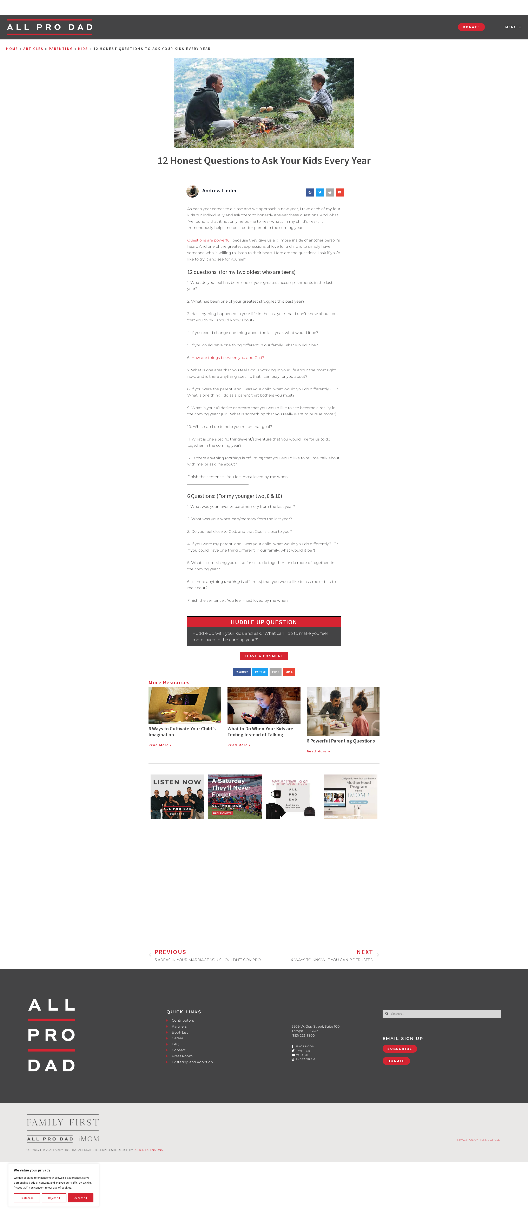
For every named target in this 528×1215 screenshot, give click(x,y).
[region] (53, 1185)
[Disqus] (264, 877)
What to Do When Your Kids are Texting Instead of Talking (260, 731)
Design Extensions (148, 1149)
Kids (83, 48)
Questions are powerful (209, 240)
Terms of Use (490, 1139)
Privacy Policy (466, 1139)
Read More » (160, 745)
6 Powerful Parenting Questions (341, 741)
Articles (33, 48)
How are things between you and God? (227, 357)
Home (12, 48)
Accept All (80, 1198)
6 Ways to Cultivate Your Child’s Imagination (182, 731)
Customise (27, 1198)
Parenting (61, 48)
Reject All (54, 1198)
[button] (310, 192)
